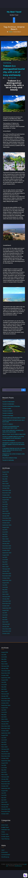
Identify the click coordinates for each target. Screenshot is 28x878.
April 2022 (5, 592)
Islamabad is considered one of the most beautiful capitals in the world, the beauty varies (13, 444)
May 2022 (4, 589)
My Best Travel (14, 11)
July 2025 (4, 502)
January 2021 (5, 626)
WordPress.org (5, 857)
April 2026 (5, 481)
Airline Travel (4, 825)
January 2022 (5, 598)
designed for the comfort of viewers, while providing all (13, 454)
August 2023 (5, 555)
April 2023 (5, 564)
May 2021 (4, 617)
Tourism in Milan (6, 408)
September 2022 (6, 580)
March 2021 (5, 622)
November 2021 (6, 603)
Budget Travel (5, 827)
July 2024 (4, 529)
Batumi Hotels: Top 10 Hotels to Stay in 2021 (13, 434)
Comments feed (5, 854)
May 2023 (4, 562)
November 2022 (6, 575)
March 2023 (5, 566)
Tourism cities (4, 834)
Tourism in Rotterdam (8, 404)
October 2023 (6, 550)
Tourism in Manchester (8, 401)
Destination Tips (5, 829)
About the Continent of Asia (9, 457)
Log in (2, 850)
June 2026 (5, 476)
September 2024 (6, 525)
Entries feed (4, 852)
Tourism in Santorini (7, 413)
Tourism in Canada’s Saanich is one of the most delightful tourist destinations (13, 437)
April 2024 (5, 536)
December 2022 (6, 573)
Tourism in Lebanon (7, 424)
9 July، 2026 (13, 78)
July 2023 (4, 557)
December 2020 (6, 628)
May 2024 (4, 534)
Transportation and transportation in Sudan (13, 417)
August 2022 (5, 582)
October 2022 (6, 578)
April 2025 (5, 509)
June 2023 (5, 559)
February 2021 (6, 624)
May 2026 (4, 479)
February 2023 (6, 569)
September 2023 (6, 552)
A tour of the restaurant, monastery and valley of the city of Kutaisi (12, 431)
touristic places (5, 836)
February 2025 (6, 513)
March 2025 (5, 511)
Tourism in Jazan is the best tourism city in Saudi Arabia (13, 420)
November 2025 (6, 492)
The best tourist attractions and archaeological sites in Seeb (10, 427)
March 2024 (5, 539)
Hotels (3, 832)
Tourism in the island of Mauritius (11, 406)
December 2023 (6, 545)
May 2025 (4, 506)
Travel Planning (7, 62)
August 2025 (5, 499)
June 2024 (5, 532)
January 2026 (5, 488)
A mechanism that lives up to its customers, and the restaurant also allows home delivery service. (13, 450)
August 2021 (5, 610)
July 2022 (4, 585)
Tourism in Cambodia (8, 460)
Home (10, 31)
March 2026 (5, 483)
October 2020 (6, 633)
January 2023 (5, 571)
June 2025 (5, 504)
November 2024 (6, 520)
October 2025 (6, 495)
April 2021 (4, 619)
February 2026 (6, 485)
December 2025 (6, 490)
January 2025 (5, 515)
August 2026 (5, 472)
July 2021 (4, 612)
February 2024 (6, 541)
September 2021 (6, 608)
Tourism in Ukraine (7, 411)
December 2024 (6, 518)
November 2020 (6, 631)
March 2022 (5, 594)
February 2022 (6, 596)
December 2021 (6, 601)
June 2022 (5, 587)
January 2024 (5, 543)
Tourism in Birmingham (8, 440)
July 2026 (4, 474)
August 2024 (5, 527)
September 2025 (6, 497)
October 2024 (6, 522)
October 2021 (5, 605)
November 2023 (6, 548)
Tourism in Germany (7, 415)
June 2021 (5, 615)
